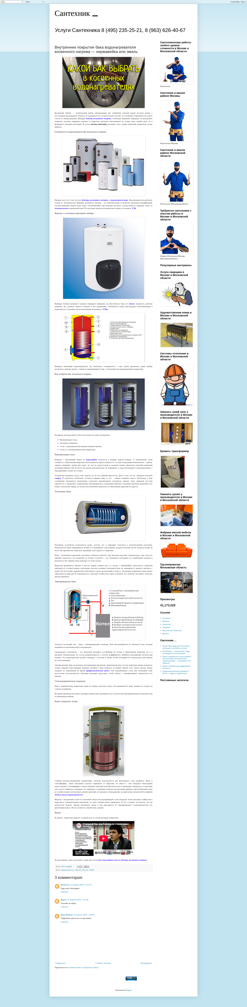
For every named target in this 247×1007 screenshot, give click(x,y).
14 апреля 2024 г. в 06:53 (84, 915)
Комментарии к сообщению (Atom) (84, 967)
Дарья (64, 900)
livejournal (166, 624)
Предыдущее (146, 963)
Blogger (128, 990)
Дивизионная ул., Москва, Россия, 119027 (78, 870)
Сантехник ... (76, 14)
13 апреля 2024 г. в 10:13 (80, 885)
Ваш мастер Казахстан (172, 630)
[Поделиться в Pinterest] (88, 866)
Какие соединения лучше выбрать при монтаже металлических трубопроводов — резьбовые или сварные (176, 659)
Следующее (60, 963)
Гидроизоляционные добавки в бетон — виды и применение (175, 672)
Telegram (166, 627)
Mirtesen (166, 621)
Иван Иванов (67, 915)
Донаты (165, 634)
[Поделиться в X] (83, 866)
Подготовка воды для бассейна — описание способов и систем (176, 647)
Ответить (64, 892)
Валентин (65, 885)
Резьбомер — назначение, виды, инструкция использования (176, 652)
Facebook (166, 618)
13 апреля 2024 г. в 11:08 (77, 900)
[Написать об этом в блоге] (80, 866)
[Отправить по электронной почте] (78, 866)
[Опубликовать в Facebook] (85, 866)
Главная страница (103, 963)
